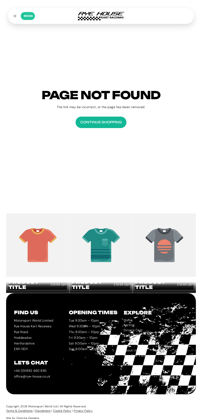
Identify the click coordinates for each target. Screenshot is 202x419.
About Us (130, 350)
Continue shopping (101, 122)
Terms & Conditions (19, 410)
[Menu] (15, 16)
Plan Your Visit (135, 355)
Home (128, 320)
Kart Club (131, 335)
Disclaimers (43, 410)
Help (127, 345)
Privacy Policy (83, 410)
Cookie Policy (62, 410)
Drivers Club (133, 330)
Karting (129, 325)
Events (129, 340)
